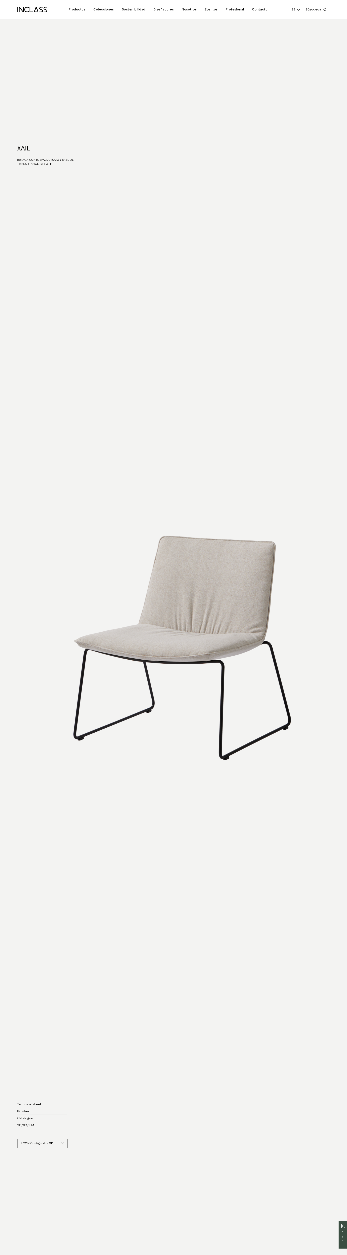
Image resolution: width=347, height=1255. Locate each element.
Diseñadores (163, 9)
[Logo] (32, 9)
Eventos (211, 9)
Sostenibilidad (133, 9)
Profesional (235, 9)
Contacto (259, 9)
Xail (23, 148)
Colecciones (103, 9)
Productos (77, 9)
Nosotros (189, 9)
